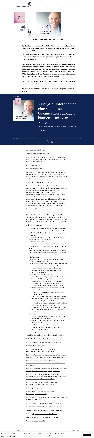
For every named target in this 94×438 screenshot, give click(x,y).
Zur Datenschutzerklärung (10, 436)
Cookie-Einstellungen (76, 435)
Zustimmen (87, 435)
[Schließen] (92, 435)
